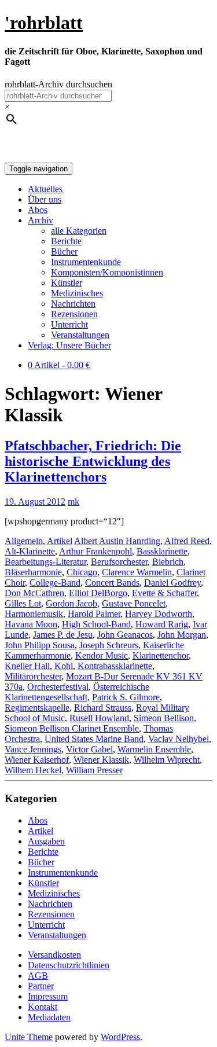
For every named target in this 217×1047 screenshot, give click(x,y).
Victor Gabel (89, 749)
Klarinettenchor (161, 655)
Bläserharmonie (33, 572)
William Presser (94, 770)
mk (73, 501)
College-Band (55, 582)
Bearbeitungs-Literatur (45, 562)
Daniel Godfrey (172, 582)
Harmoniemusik (34, 614)
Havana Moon (31, 624)
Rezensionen (74, 314)
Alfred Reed (186, 541)
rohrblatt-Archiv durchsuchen (58, 84)
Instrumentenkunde (86, 262)
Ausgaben (46, 841)
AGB (38, 975)
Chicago (82, 572)
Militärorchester (33, 676)
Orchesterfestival (58, 687)
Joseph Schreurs (108, 645)
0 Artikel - (59, 365)
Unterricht (69, 324)
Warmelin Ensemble (154, 749)
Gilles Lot (23, 603)
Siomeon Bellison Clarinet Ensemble (72, 728)
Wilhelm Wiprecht (167, 760)
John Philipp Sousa (40, 645)
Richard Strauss (102, 707)
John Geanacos (125, 635)
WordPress (120, 1037)
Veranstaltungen (80, 335)
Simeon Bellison (164, 718)
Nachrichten (73, 303)
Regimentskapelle (37, 707)
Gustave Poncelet (133, 603)
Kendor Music (101, 655)
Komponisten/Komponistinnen (107, 272)
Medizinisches (77, 293)
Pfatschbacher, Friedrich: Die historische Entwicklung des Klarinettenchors (93, 461)
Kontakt (42, 1007)
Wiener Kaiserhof (37, 760)
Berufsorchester (119, 562)
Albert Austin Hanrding (117, 541)
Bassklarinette (162, 551)
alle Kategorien (78, 231)
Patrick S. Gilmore (126, 697)
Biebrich (167, 562)
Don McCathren (34, 593)
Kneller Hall (27, 666)
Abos (37, 210)
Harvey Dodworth (158, 614)
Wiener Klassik (101, 760)
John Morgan (181, 635)
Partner (41, 986)
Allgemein (24, 541)
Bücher (64, 251)
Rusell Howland (99, 718)
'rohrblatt (44, 22)
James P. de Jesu (63, 635)
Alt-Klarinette (30, 551)
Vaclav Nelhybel (178, 739)
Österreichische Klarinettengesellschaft (77, 692)
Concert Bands (112, 582)
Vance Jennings (33, 749)
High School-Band (96, 624)
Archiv (40, 220)
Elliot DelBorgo (98, 593)
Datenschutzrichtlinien (68, 965)
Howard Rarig (161, 624)
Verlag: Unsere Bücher (69, 345)
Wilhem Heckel (33, 770)
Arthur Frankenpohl (95, 551)
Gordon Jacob (71, 603)
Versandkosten (54, 955)
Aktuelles (45, 189)
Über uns (44, 199)
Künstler (66, 283)
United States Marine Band (94, 739)
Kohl (63, 666)
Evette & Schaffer (164, 593)
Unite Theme (29, 1037)
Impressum (48, 996)
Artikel (59, 541)
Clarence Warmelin (137, 572)
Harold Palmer (94, 614)
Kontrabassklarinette (115, 666)
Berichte (66, 241)
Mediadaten (49, 1017)
